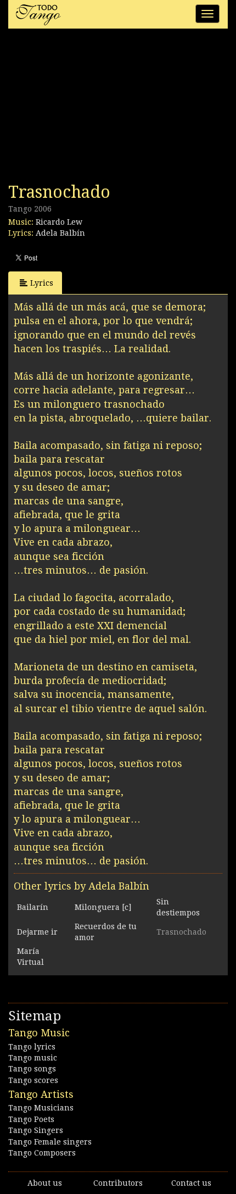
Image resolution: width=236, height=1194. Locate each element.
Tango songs (32, 1068)
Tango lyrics (31, 1046)
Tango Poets (31, 1119)
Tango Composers (42, 1152)
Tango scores (33, 1080)
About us (44, 1183)
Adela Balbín (60, 233)
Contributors (118, 1183)
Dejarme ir (37, 932)
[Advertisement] (90, 108)
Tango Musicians (41, 1107)
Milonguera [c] (103, 907)
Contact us (191, 1183)
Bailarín (32, 907)
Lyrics (41, 283)
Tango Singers (35, 1130)
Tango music (32, 1057)
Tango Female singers (50, 1141)
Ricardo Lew (59, 222)
